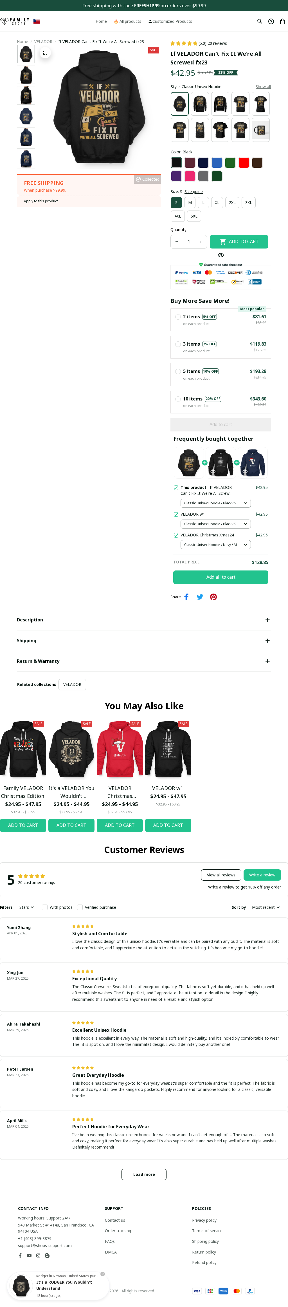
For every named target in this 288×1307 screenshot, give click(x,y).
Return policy (204, 1252)
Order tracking (118, 1230)
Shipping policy (205, 1241)
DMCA (111, 1252)
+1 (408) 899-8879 (34, 1238)
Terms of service (207, 1230)
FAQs (110, 1241)
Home (22, 41)
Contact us (115, 1220)
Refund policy (204, 1262)
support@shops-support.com (45, 1245)
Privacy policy (204, 1220)
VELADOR (43, 41)
